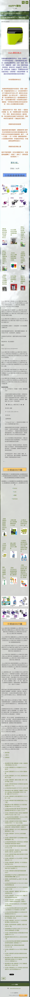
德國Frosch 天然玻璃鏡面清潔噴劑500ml (4, 572)
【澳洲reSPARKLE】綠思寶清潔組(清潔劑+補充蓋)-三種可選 (13, 571)
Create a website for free (14, 995)
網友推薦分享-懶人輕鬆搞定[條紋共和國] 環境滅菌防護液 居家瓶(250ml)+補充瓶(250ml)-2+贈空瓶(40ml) (16, 959)
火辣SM (7, 755)
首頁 (2, 13)
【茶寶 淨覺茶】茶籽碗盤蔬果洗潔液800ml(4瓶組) (4, 524)
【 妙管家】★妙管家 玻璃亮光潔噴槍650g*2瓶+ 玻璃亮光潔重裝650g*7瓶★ (24, 546)
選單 (27, 2)
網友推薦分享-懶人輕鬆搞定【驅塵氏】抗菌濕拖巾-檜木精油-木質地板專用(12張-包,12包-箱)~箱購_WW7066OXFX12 (16, 792)
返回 (3, 978)
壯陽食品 (7, 757)
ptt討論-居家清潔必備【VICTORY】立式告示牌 (16, 788)
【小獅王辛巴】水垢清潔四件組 (4, 547)
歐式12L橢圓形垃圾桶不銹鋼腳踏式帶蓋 (23, 279)
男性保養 (7, 752)
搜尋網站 (23, 2)
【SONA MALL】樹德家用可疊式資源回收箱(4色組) (14, 256)
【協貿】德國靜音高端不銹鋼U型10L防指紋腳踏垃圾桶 (23, 257)
